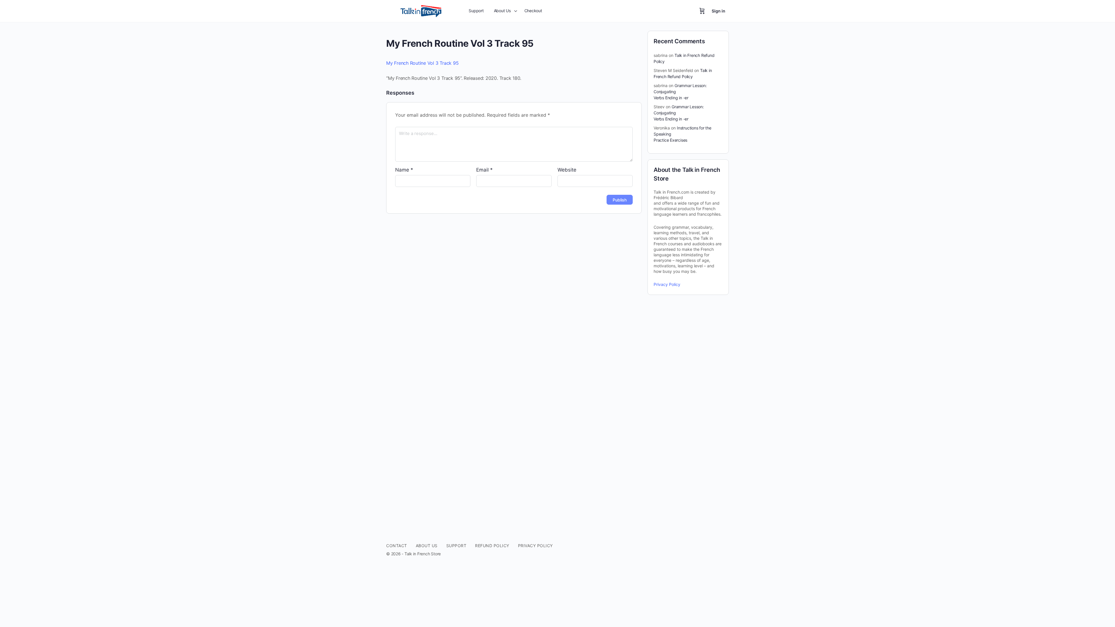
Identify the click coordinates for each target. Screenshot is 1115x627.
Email (484, 170)
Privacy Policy (667, 284)
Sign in (718, 10)
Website (567, 170)
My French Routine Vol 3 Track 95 (422, 63)
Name (404, 170)
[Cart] (702, 11)
